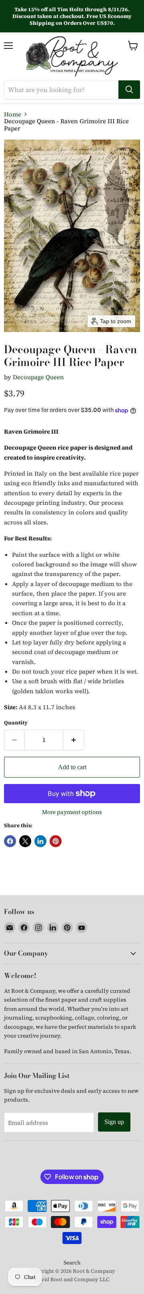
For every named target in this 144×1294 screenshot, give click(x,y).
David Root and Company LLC (72, 1279)
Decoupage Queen (38, 377)
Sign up (114, 1121)
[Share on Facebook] (10, 841)
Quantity (16, 723)
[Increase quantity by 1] (74, 740)
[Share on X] (25, 841)
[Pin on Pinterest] (56, 841)
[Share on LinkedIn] (40, 841)
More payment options (72, 812)
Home (12, 114)
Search (72, 1262)
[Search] (129, 89)
